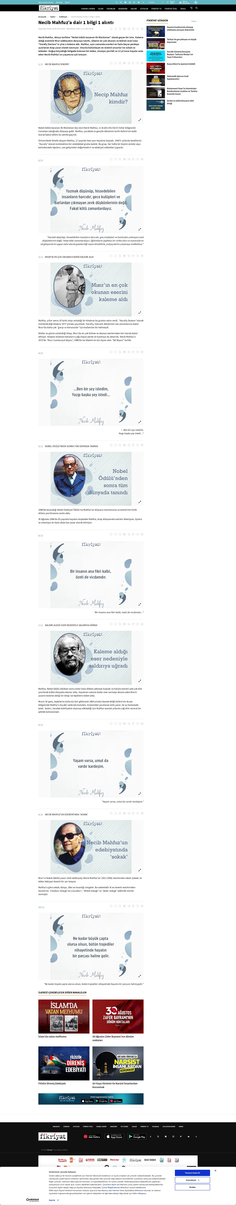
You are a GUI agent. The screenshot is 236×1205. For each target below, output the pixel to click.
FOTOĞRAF (124, 1126)
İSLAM (100, 8)
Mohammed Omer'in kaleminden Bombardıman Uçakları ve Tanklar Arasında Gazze (182, 91)
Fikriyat (49, 1150)
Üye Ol (67, 2)
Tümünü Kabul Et (192, 1173)
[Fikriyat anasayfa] (67, 1099)
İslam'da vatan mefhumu (52, 1036)
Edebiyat (63, 16)
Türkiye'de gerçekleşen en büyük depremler (181, 41)
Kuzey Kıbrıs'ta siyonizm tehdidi (181, 64)
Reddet (192, 1187)
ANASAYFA (56, 1126)
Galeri (52, 16)
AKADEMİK (122, 8)
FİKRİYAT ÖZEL (171, 8)
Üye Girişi (59, 2)
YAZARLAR (111, 8)
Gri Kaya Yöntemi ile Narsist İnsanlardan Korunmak (115, 1085)
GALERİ (134, 8)
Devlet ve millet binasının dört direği (180, 102)
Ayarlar (52, 1200)
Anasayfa (42, 16)
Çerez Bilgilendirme (111, 1187)
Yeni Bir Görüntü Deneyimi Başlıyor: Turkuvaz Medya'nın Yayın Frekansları (180, 54)
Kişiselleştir (191, 1180)
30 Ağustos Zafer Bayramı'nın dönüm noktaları (113, 1038)
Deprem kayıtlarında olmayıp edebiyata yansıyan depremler (180, 28)
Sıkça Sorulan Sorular (45, 2)
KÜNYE (181, 1126)
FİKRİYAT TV (156, 8)
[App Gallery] (115, 1101)
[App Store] (87, 1101)
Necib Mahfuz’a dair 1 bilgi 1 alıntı (85, 16)
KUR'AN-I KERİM (88, 8)
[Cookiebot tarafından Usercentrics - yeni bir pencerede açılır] (32, 1200)
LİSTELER (144, 8)
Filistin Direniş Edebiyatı (52, 1083)
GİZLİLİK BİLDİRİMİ (168, 1126)
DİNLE (183, 8)
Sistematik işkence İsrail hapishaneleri (177, 77)
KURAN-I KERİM (101, 1126)
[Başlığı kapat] (215, 1170)
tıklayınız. (142, 1193)
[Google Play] (101, 1101)
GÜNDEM (66, 1126)
